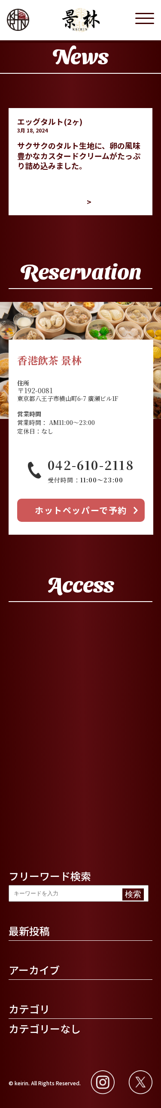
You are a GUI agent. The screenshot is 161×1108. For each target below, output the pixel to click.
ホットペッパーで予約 (81, 510)
